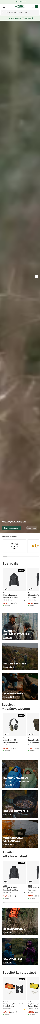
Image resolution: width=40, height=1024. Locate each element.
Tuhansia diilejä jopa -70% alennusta (20, 18)
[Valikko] (3, 6)
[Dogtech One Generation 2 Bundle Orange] (14, 988)
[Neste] (36, 276)
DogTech (5, 1002)
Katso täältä (7, 637)
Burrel (5, 738)
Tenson (5, 593)
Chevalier (30, 738)
